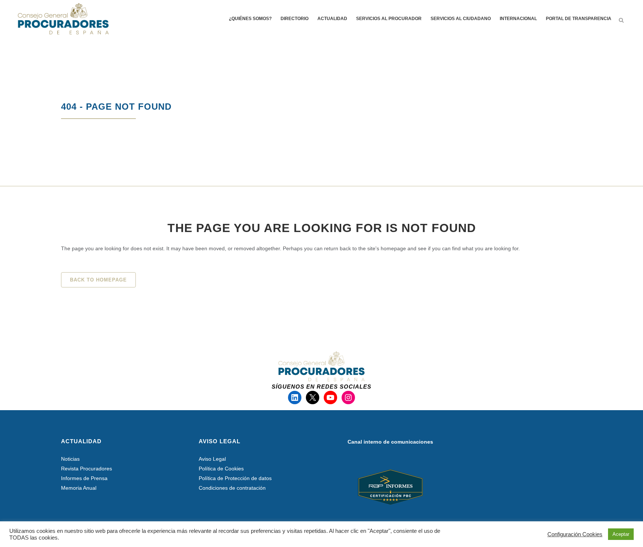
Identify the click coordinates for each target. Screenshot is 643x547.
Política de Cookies (221, 469)
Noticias (70, 459)
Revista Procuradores (86, 469)
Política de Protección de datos (235, 478)
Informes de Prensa (84, 478)
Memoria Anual (78, 488)
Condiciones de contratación (232, 488)
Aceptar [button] (620, 534)
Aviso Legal (212, 459)
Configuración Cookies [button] (574, 534)
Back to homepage (98, 280)
